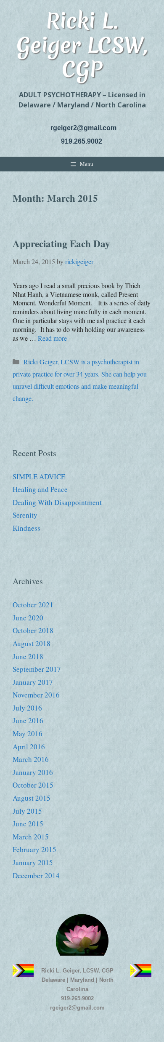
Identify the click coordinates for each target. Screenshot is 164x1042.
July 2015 (27, 811)
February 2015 (34, 849)
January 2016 (33, 772)
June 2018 (28, 656)
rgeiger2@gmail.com (83, 127)
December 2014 (36, 875)
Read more (52, 338)
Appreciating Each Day (61, 243)
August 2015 (31, 798)
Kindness (26, 528)
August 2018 (31, 643)
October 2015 (33, 785)
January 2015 (33, 862)
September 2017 (37, 669)
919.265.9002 (81, 141)
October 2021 (33, 604)
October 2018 (33, 630)
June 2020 (28, 618)
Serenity (25, 515)
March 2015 (31, 837)
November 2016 (36, 695)
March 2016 (31, 759)
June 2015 (28, 823)
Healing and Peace (40, 489)
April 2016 (29, 746)
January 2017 (33, 682)
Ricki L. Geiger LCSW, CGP (82, 44)
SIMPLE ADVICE (39, 476)
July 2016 (27, 708)
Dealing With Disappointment (57, 502)
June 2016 (28, 720)
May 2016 (27, 733)
